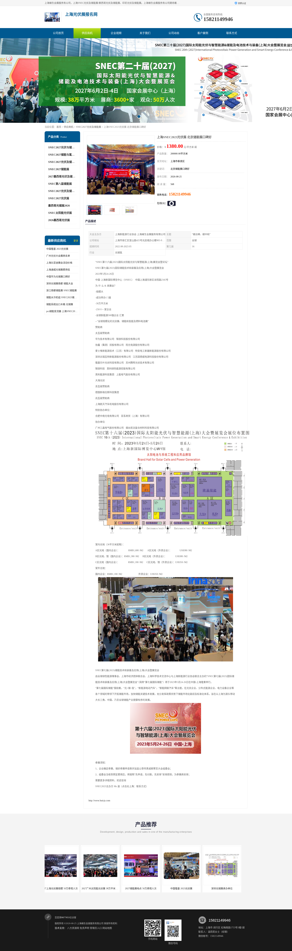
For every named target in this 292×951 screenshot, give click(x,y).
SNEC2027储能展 (58, 169)
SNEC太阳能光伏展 (60, 212)
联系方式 (231, 33)
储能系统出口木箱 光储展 (59, 304)
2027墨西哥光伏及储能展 (63, 176)
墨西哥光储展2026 (59, 205)
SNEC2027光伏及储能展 (88, 127)
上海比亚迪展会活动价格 (59, 262)
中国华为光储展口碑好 (58, 276)
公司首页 (58, 33)
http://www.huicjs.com (99, 800)
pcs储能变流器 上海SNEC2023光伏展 (62, 311)
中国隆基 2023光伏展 (57, 249)
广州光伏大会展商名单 (58, 256)
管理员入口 (96, 928)
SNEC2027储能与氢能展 (62, 154)
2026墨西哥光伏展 (59, 220)
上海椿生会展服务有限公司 (90, 923)
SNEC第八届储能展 (60, 183)
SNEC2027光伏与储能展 (62, 147)
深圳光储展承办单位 (145, 888)
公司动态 (173, 33)
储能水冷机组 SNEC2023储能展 (62, 297)
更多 (76, 240)
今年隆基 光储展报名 (186, 888)
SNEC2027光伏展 (58, 198)
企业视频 (116, 33)
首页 (58, 127)
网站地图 (107, 928)
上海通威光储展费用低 (58, 269)
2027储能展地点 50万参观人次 (64, 888)
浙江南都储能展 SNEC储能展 (61, 290)
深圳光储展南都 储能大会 (59, 283)
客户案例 (202, 33)
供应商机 (87, 33)
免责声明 (84, 928)
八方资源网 (73, 928)
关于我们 (145, 33)
